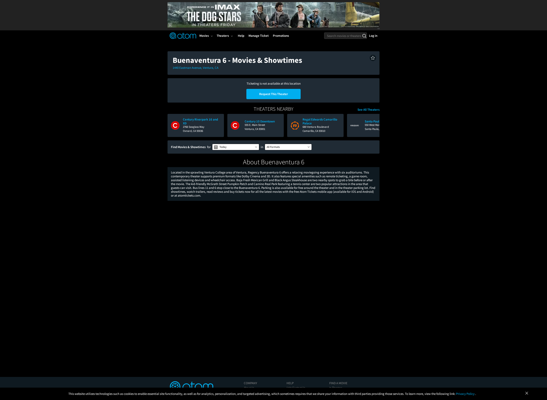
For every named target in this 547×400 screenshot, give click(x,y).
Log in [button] (373, 36)
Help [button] (241, 36)
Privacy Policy (465, 394)
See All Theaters (368, 110)
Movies (204, 36)
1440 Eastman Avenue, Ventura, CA (195, 68)
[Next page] (374, 125)
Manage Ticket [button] (259, 36)
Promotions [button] (281, 36)
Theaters (223, 36)
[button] (373, 58)
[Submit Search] (364, 35)
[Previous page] (173, 125)
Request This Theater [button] (273, 94)
